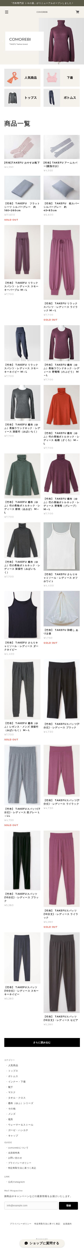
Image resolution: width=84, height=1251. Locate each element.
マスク (12, 1092)
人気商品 (13, 1065)
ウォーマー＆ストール (21, 1124)
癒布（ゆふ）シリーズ (21, 1103)
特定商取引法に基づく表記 (22, 1168)
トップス (13, 1070)
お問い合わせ (15, 1157)
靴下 (10, 1087)
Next (81, 41)
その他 (12, 1108)
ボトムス (13, 1076)
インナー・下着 (17, 1081)
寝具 (10, 1119)
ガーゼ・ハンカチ (18, 1130)
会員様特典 (14, 1152)
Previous (3, 41)
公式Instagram (16, 1182)
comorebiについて (18, 1147)
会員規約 (67, 1224)
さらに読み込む (42, 1042)
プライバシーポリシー (20, 1162)
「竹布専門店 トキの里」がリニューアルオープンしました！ (42, 3)
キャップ (13, 1135)
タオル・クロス (17, 1097)
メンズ (12, 1113)
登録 (68, 1205)
